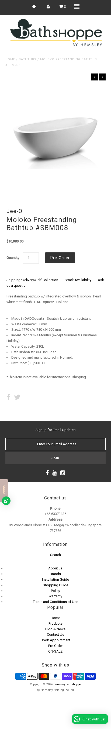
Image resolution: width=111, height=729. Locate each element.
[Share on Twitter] (17, 398)
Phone (55, 508)
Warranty (55, 596)
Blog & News (55, 629)
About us (55, 568)
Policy (55, 591)
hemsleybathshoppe (67, 684)
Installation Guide (55, 579)
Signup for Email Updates (55, 430)
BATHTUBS (27, 59)
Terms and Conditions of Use (55, 602)
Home (10, 59)
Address (55, 519)
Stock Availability (78, 280)
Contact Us (55, 634)
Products (55, 623)
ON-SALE (55, 651)
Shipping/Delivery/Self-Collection (32, 280)
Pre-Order (55, 646)
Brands (55, 574)
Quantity (12, 258)
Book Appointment (55, 640)
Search (55, 555)
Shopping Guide (55, 585)
